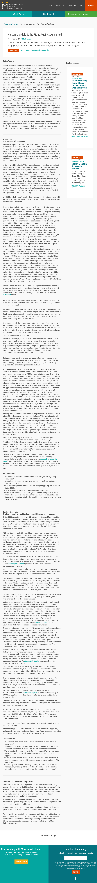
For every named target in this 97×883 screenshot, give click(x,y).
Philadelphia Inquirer (30, 693)
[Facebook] (75, 878)
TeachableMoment (11, 24)
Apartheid (46, 50)
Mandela (74, 185)
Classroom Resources (78, 14)
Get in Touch (21, 861)
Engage (50, 6)
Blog (64, 6)
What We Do (19, 14)
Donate (91, 6)
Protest (74, 136)
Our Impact (48, 14)
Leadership (81, 186)
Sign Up (75, 872)
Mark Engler (27, 39)
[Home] (12, 5)
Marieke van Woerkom (78, 161)
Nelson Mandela (27, 50)
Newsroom (72, 6)
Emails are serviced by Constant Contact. (75, 868)
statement (7, 295)
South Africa (38, 50)
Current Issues (13, 50)
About (58, 6)
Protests (79, 136)
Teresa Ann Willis (77, 78)
